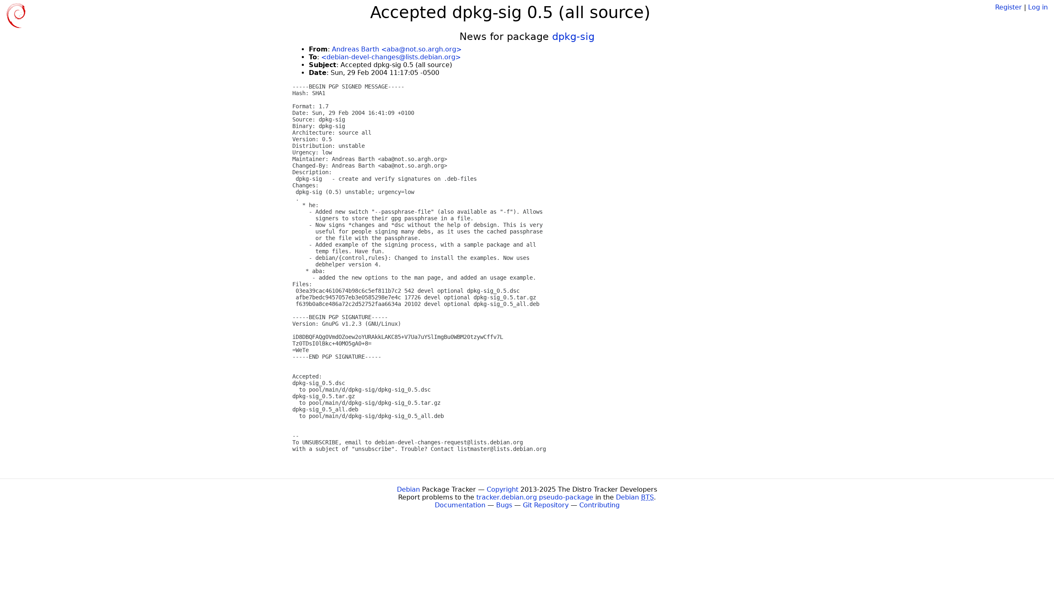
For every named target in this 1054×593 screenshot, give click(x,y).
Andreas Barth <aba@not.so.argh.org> (397, 49)
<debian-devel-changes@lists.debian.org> (391, 57)
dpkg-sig (573, 36)
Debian (408, 489)
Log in (1038, 7)
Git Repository (546, 505)
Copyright (502, 489)
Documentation (460, 505)
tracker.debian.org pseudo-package (534, 497)
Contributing (599, 505)
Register (1008, 7)
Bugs (504, 505)
